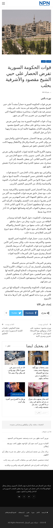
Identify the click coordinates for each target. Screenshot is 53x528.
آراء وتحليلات (21, 512)
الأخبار (48, 61)
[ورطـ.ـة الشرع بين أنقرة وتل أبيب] (15, 389)
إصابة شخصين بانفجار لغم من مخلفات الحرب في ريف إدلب (25, 460)
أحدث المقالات (46, 432)
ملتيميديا (26, 515)
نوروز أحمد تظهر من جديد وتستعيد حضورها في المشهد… (27, 438)
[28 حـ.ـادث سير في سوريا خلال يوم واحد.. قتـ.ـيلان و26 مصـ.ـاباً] (15, 358)
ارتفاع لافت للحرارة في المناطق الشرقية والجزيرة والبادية (26, 465)
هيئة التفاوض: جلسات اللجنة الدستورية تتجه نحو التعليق (12, 330)
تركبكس (25, 425)
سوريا (33, 512)
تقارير (43, 61)
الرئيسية (44, 512)
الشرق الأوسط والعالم (17, 394)
